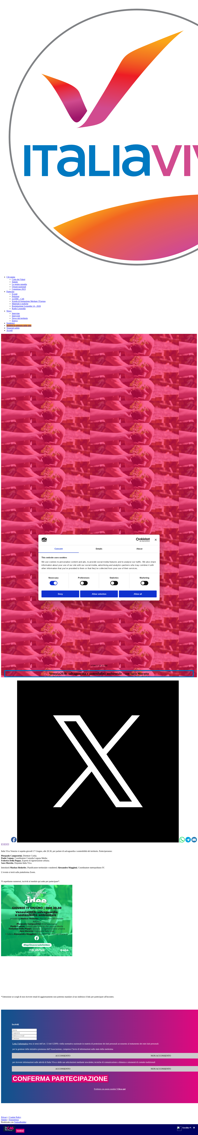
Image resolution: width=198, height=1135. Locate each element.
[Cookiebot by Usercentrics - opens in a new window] (138, 540)
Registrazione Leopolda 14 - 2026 (26, 306)
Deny (60, 594)
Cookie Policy (15, 1117)
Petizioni (15, 296)
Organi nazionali (19, 287)
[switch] (84, 583)
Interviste (16, 313)
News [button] (8, 311)
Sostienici (10, 323)
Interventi (16, 316)
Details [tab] (99, 548)
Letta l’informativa (20, 1044)
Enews (15, 321)
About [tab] (139, 548)
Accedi (9, 330)
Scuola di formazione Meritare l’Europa (29, 301)
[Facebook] (14, 842)
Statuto (15, 282)
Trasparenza (13, 1120)
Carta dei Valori (18, 279)
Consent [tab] (59, 548)
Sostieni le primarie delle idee (18, 325)
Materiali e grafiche (20, 304)
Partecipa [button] (10, 291)
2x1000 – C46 (18, 299)
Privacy (4, 1117)
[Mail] (194, 842)
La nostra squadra (19, 284)
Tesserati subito (13, 328)
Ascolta (185, 1127)
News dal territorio (20, 318)
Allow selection (99, 594)
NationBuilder (20, 1122)
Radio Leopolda (19, 308)
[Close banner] (156, 540)
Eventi (14, 294)
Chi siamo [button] (10, 277)
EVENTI (5, 844)
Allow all (138, 594)
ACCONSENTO (62, 1055)
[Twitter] (98, 842)
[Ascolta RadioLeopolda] (179, 1128)
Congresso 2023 (19, 289)
